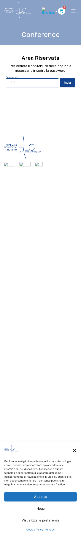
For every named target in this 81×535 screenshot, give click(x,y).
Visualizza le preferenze (40, 520)
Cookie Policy (34, 529)
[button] (74, 450)
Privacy (50, 529)
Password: (12, 77)
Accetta (40, 497)
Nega (41, 508)
